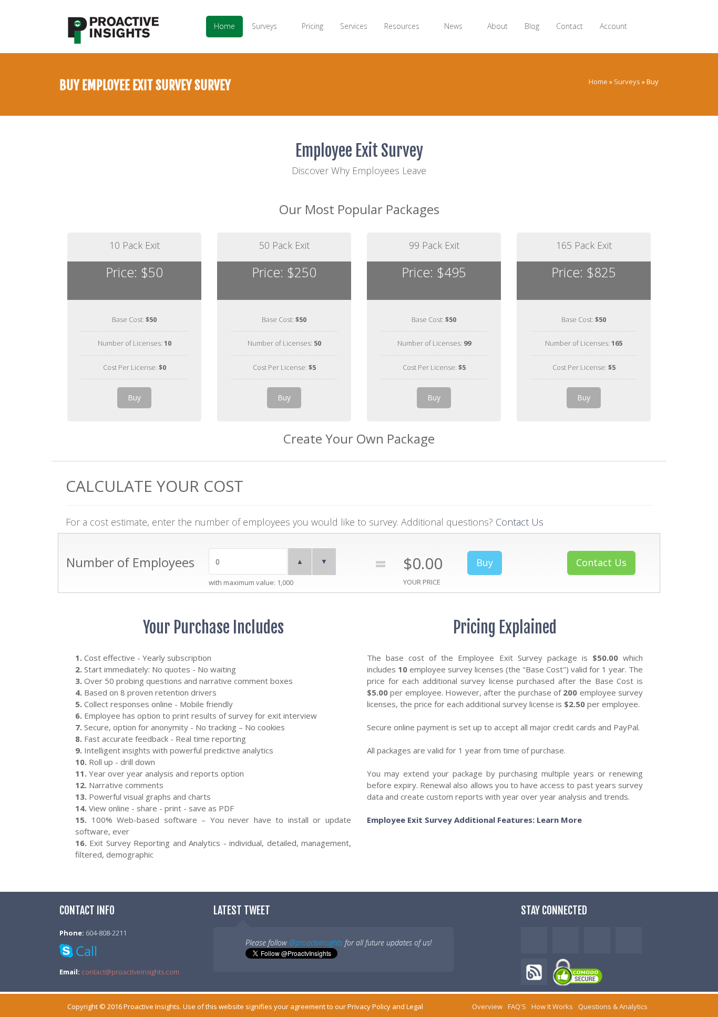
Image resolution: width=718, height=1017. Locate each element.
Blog (532, 26)
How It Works (552, 1006)
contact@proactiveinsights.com (130, 971)
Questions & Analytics (613, 1006)
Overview (487, 1006)
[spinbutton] (248, 561)
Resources (403, 26)
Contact (569, 26)
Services (353, 26)
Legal (414, 1006)
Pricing (312, 26)
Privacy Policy (369, 1006)
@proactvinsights (316, 943)
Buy (134, 397)
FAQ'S (517, 1006)
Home (224, 26)
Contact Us (519, 522)
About (497, 26)
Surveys (265, 26)
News (454, 26)
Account (614, 26)
